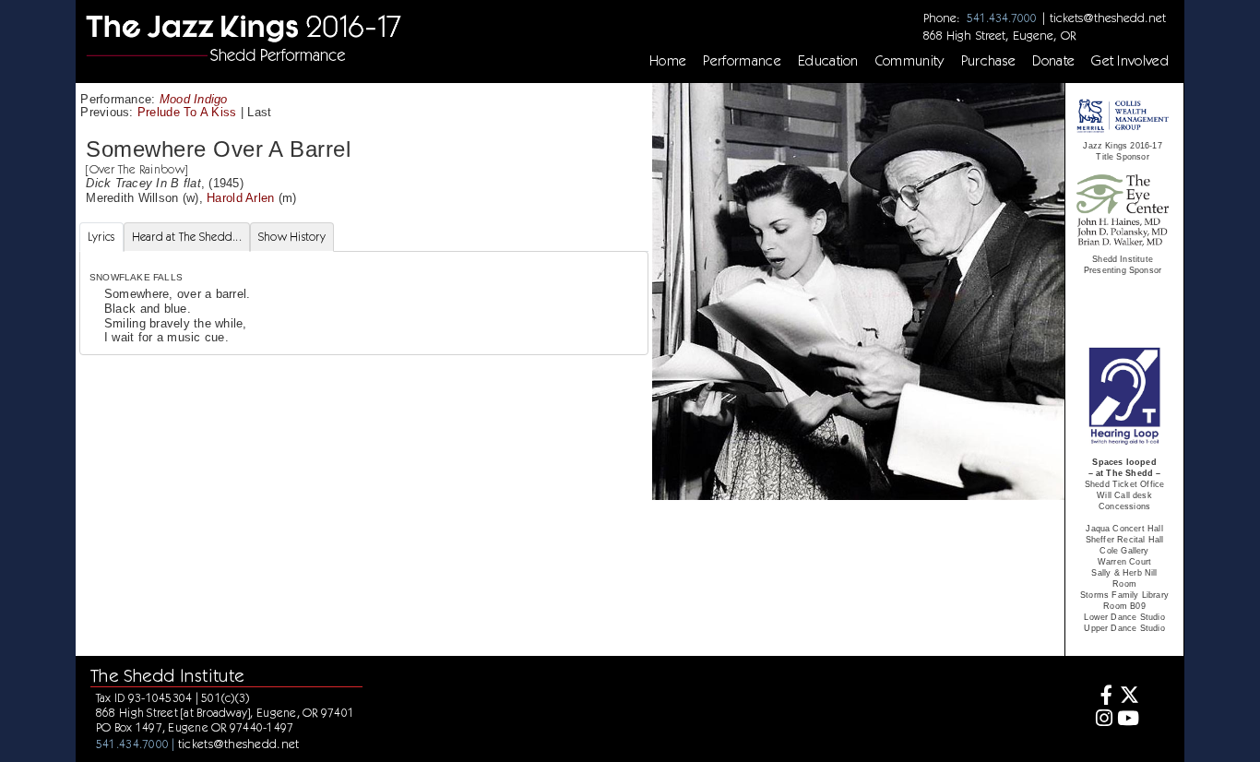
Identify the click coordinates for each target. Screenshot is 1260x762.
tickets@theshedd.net (1108, 17)
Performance (742, 61)
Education (828, 61)
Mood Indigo (194, 99)
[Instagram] (1101, 720)
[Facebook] (1101, 696)
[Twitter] (1128, 696)
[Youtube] (1128, 720)
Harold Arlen (240, 198)
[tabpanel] (364, 302)
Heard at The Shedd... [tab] (187, 237)
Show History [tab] (292, 237)
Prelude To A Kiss (187, 112)
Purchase (988, 61)
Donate (1053, 61)
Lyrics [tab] (101, 237)
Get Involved (1130, 61)
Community (910, 61)
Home (667, 61)
